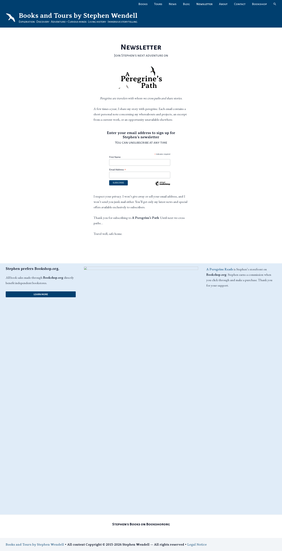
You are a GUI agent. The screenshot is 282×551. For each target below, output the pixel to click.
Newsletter (204, 4)
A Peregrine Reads (219, 269)
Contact (239, 4)
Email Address (117, 169)
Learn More (41, 294)
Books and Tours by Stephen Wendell (78, 15)
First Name (115, 157)
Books (143, 4)
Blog (186, 4)
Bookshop (259, 4)
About (223, 4)
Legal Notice (197, 544)
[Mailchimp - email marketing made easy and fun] (162, 186)
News (172, 4)
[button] (274, 4)
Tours (158, 4)
